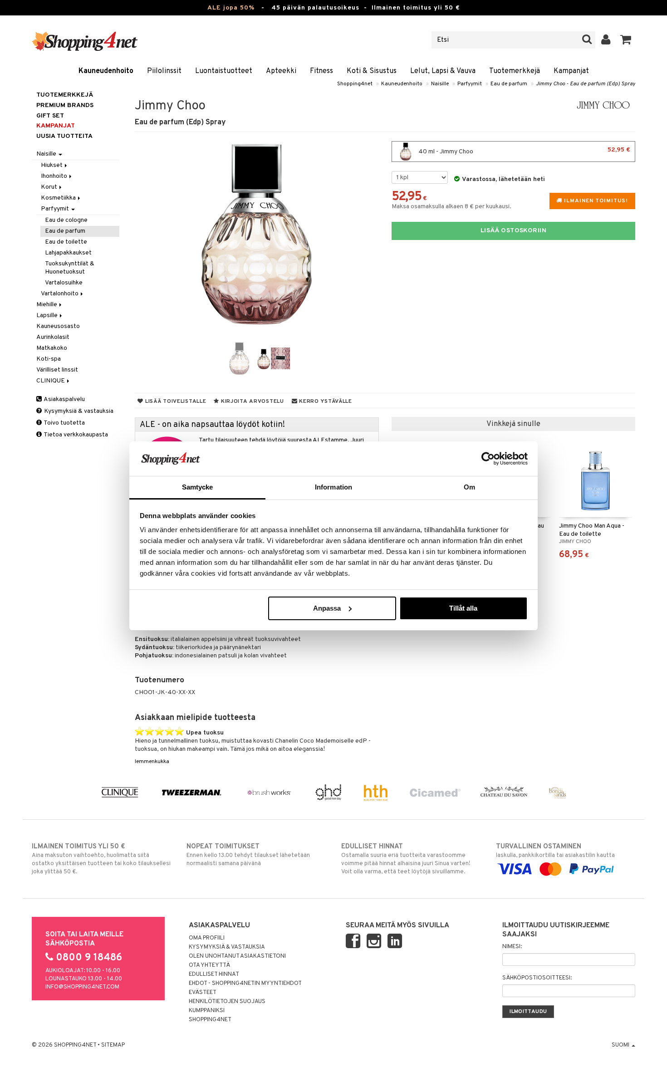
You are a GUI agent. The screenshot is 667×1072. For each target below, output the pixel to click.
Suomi (621, 1045)
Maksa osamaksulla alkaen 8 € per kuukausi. (451, 206)
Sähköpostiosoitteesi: (537, 978)
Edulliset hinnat (214, 974)
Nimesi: (512, 946)
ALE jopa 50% (231, 8)
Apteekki (281, 71)
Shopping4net (355, 84)
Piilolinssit (164, 71)
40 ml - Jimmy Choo (523, 151)
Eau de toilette (66, 242)
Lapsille (47, 315)
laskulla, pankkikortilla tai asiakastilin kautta (555, 850)
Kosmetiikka (59, 198)
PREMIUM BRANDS (64, 105)
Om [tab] (469, 487)
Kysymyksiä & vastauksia (78, 411)
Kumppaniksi (207, 1010)
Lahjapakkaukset (68, 253)
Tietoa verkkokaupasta (75, 435)
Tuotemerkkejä (514, 71)
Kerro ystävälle (324, 401)
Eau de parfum (508, 84)
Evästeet (202, 992)
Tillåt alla (463, 608)
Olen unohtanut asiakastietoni (237, 956)
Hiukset (52, 165)
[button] (626, 40)
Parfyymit (469, 84)
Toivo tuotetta (64, 423)
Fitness (321, 71)
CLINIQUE (51, 381)
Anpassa (327, 608)
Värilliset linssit (57, 370)
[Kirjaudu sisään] (606, 40)
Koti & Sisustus (372, 71)
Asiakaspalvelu (64, 399)
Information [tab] (333, 487)
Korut (50, 187)
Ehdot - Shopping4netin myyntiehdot (245, 983)
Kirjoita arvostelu (251, 401)
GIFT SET (50, 116)
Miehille (47, 304)
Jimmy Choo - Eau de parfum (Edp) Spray (585, 84)
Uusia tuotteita (64, 136)
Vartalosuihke (64, 283)
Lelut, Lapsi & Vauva (443, 71)
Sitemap (113, 1045)
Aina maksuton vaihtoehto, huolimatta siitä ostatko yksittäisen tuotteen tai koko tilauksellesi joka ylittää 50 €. (101, 859)
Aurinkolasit (52, 337)
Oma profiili (207, 938)
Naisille (440, 84)
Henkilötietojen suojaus (227, 1001)
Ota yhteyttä (209, 965)
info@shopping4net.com (82, 987)
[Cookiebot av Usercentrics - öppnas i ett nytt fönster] (488, 458)
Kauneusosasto (58, 326)
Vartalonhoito (60, 294)
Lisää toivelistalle (174, 401)
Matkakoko (51, 348)
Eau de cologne (66, 220)
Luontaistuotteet (223, 71)
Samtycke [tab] (197, 487)
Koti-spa (48, 359)
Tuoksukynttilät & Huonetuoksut (69, 268)
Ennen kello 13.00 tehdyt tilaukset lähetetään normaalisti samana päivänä (248, 854)
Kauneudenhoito (105, 71)
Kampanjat (571, 71)
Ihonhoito (55, 176)
